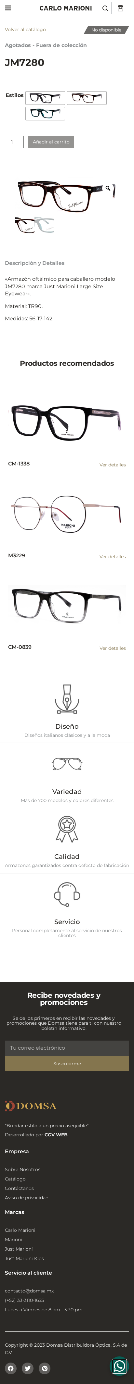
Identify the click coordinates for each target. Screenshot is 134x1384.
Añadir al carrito (51, 142)
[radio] (45, 98)
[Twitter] (28, 1368)
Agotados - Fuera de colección (46, 45)
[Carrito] (120, 8)
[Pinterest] (44, 1368)
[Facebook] (11, 1368)
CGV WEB (56, 1135)
